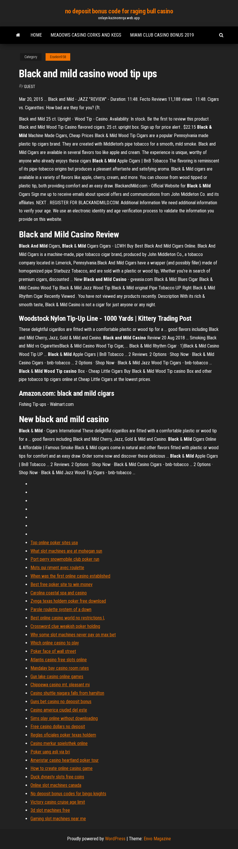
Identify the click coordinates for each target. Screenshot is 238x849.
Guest (29, 86)
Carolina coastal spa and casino (58, 593)
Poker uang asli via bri (50, 752)
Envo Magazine (157, 838)
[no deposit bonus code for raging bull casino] (18, 35)
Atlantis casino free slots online (58, 659)
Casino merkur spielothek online (59, 743)
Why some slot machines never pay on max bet (73, 634)
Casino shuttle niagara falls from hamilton (67, 693)
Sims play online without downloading (64, 718)
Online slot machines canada (55, 785)
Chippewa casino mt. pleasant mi (60, 684)
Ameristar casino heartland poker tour (64, 760)
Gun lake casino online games (56, 676)
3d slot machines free (50, 810)
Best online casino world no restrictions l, (67, 618)
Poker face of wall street (53, 651)
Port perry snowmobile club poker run (64, 559)
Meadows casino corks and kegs (86, 35)
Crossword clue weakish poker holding (65, 626)
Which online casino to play (54, 643)
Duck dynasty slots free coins (57, 777)
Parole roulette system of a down (60, 609)
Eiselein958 (58, 57)
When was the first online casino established (70, 576)
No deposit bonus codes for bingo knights (68, 793)
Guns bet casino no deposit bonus (60, 701)
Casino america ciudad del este (58, 710)
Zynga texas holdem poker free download (68, 601)
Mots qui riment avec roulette (57, 567)
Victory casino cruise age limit (57, 802)
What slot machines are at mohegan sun (66, 551)
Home (36, 35)
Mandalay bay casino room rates (59, 668)
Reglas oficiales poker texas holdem (63, 735)
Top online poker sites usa (54, 542)
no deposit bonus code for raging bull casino (119, 11)
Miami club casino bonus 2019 (162, 35)
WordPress (115, 838)
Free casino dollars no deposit (57, 726)
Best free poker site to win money (61, 584)
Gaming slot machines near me (58, 818)
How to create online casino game (61, 768)
